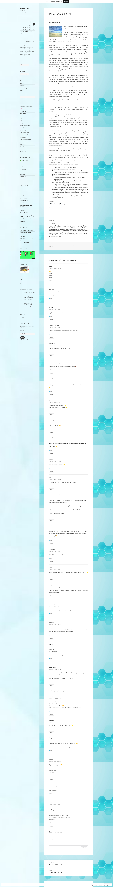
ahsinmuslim (26, 299)
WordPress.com (23, 179)
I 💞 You (21, 109)
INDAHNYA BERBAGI (24, 198)
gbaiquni (51, 266)
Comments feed (23, 176)
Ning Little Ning (23, 151)
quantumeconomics (54, 325)
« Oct (23, 35)
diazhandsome (52, 667)
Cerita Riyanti (23, 111)
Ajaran (50, 567)
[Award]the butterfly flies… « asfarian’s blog (64, 691)
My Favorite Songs (23, 88)
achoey (51, 644)
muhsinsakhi (62, 245)
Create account (23, 169)
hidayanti (51, 585)
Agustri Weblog (23, 127)
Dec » (32, 35)
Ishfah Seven (22, 120)
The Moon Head (23, 130)
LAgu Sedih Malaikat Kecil (25, 219)
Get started (66, 1)
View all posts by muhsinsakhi (55, 236)
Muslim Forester (23, 116)
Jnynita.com (22, 142)
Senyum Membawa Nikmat (25, 232)
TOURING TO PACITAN (24, 212)
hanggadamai (52, 738)
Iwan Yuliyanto (23, 137)
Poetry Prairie (23, 123)
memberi (83, 245)
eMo (50, 477)
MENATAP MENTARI (24, 200)
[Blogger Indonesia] (24, 160)
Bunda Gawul (22, 149)
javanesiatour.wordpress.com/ (26, 135)
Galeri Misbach (23, 144)
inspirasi (74, 245)
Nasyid (21, 90)
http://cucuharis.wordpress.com (67, 655)
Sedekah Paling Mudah (24, 242)
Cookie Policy (19, 884)
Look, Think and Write (24, 132)
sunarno (25, 292)
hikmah (79, 245)
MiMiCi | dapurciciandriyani (25, 139)
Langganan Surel (25, 323)
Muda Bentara (52, 343)
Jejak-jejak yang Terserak (25, 125)
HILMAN (51, 290)
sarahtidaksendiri (53, 526)
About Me (22, 83)
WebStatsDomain (26, 273)
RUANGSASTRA (23, 113)
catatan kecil (69, 245)
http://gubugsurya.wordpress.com (57, 513)
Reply (51, 284)
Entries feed (22, 174)
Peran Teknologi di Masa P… (29, 297)
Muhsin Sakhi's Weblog (25, 10)
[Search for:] (27, 97)
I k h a (21, 118)
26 (27, 31)
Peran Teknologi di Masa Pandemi (26, 230)
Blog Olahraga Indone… (28, 296)
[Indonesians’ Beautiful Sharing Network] (27, 282)
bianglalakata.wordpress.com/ (26, 106)
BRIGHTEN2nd (23, 146)
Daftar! (22, 337)
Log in (21, 172)
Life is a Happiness (24, 203)
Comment (84, 847)
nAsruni (51, 361)
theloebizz (51, 720)
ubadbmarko (52, 549)
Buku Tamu (22, 85)
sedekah (51, 246)
